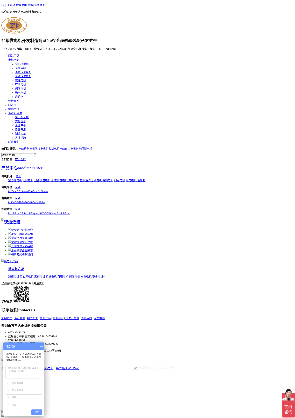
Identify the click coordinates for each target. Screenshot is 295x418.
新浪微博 (15, 5)
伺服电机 (20, 88)
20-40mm (22, 191)
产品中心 (21, 168)
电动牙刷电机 (26, 148)
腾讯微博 (27, 5)
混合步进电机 (23, 72)
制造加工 (13, 105)
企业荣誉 (20, 125)
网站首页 (13, 55)
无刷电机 (20, 68)
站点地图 (39, 5)
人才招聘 (20, 137)
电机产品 (13, 59)
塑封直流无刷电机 (91, 180)
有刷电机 (20, 84)
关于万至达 (22, 117)
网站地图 (99, 318)
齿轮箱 (19, 96)
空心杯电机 (22, 64)
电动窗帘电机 (67, 148)
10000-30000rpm (47, 213)
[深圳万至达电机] (14, 32)
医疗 (23, 159)
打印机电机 (52, 148)
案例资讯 (13, 109)
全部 (18, 176)
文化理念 (20, 121)
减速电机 (20, 80)
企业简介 (27, 229)
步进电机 (51, 276)
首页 (17, 159)
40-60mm (33, 191)
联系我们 (13, 141)
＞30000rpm (63, 213)
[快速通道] (10, 222)
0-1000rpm (14, 213)
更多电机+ (98, 276)
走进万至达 (15, 113)
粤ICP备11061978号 (67, 368)
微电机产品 (16, 269)
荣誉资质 (27, 238)
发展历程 (27, 234)
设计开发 (13, 100)
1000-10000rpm (29, 213)
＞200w (40, 202)
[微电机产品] (9, 261)
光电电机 (20, 92)
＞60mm (43, 191)
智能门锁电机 (84, 148)
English (5, 5)
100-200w (30, 202)
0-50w (11, 202)
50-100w (20, 202)
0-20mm (12, 191)
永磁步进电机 (23, 76)
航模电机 (40, 148)
